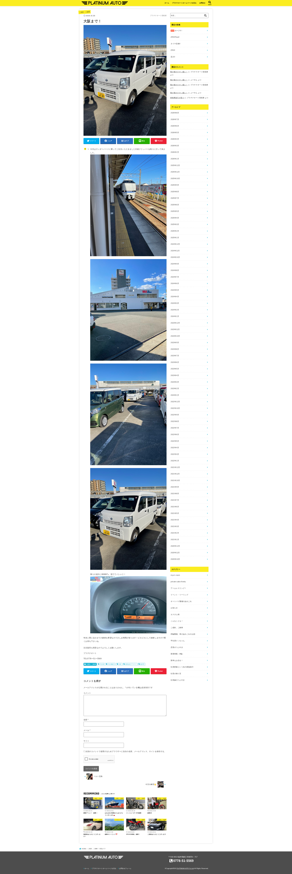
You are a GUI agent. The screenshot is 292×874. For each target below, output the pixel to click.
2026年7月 (175, 119)
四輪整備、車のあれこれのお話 (183, 634)
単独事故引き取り (177, 98)
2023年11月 (175, 329)
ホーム (167, 3)
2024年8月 (175, 270)
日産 (120, 664)
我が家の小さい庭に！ (179, 72)
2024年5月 (175, 290)
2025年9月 (175, 185)
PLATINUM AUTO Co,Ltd (185, 868)
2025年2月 (175, 231)
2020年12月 (175, 546)
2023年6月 (175, 362)
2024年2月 (175, 310)
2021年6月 (175, 507)
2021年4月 (175, 520)
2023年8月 (175, 349)
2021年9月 (175, 487)
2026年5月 (175, 132)
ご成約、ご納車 (84, 12)
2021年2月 (175, 533)
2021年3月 (175, 526)
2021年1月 (175, 539)
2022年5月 (175, 441)
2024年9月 (175, 264)
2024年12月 (175, 244)
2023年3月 (175, 382)
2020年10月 (175, 559)
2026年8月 (175, 113)
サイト (86, 741)
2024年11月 (175, 251)
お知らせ (174, 608)
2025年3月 (175, 224)
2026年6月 (175, 126)
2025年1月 (175, 238)
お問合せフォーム (125, 868)
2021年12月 (175, 467)
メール (86, 730)
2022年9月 (175, 415)
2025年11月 (175, 172)
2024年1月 (175, 316)
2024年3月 (175, 303)
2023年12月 (175, 323)
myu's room (175, 575)
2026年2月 (175, 152)
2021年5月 (175, 513)
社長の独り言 (176, 673)
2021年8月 (175, 493)
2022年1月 (175, 461)
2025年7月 (175, 198)
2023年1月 (175, 395)
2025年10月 (175, 178)
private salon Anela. (178, 582)
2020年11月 (175, 553)
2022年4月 (175, 448)
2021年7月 (175, 500)
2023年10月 (175, 336)
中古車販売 (111, 664)
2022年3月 (175, 454)
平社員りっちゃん (178, 641)
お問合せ (202, 3)
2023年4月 (175, 375)
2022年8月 (175, 421)
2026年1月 (175, 159)
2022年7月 (175, 428)
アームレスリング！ (178, 588)
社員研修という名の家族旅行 (182, 667)
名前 (86, 720)
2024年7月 (175, 277)
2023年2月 (175, 388)
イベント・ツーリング (179, 595)
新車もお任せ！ (177, 660)
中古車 (102, 664)
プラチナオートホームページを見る (184, 3)
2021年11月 (175, 474)
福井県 (142, 664)
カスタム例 (175, 614)
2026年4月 (175, 139)
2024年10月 (175, 257)
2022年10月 (175, 408)
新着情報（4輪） (177, 654)
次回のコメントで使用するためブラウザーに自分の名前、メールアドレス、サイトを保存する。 (125, 751)
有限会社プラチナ (130, 664)
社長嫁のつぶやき (178, 680)
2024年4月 (175, 296)
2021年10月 (175, 480)
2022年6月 (175, 434)
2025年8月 (175, 192)
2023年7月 (175, 356)
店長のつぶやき (177, 647)
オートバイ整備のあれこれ (181, 601)
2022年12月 (175, 402)
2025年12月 (175, 165)
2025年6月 (175, 205)
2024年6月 (175, 283)
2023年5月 (175, 369)
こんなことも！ (177, 621)
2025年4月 (175, 218)
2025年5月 (175, 211)
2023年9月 (175, 342)
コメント (87, 693)
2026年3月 (175, 146)
